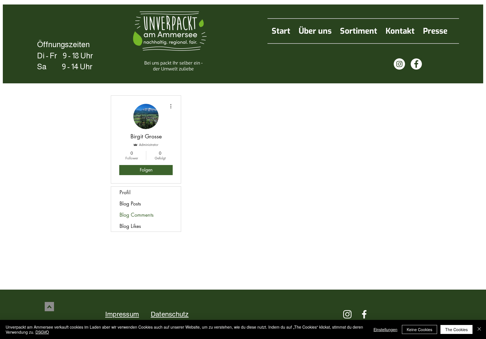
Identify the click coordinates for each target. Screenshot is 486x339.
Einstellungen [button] (385, 329)
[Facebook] (416, 64)
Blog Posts (130, 203)
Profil (125, 192)
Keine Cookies (419, 329)
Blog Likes (130, 226)
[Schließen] (479, 329)
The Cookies (456, 329)
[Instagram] (399, 64)
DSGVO (42, 332)
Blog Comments (137, 214)
